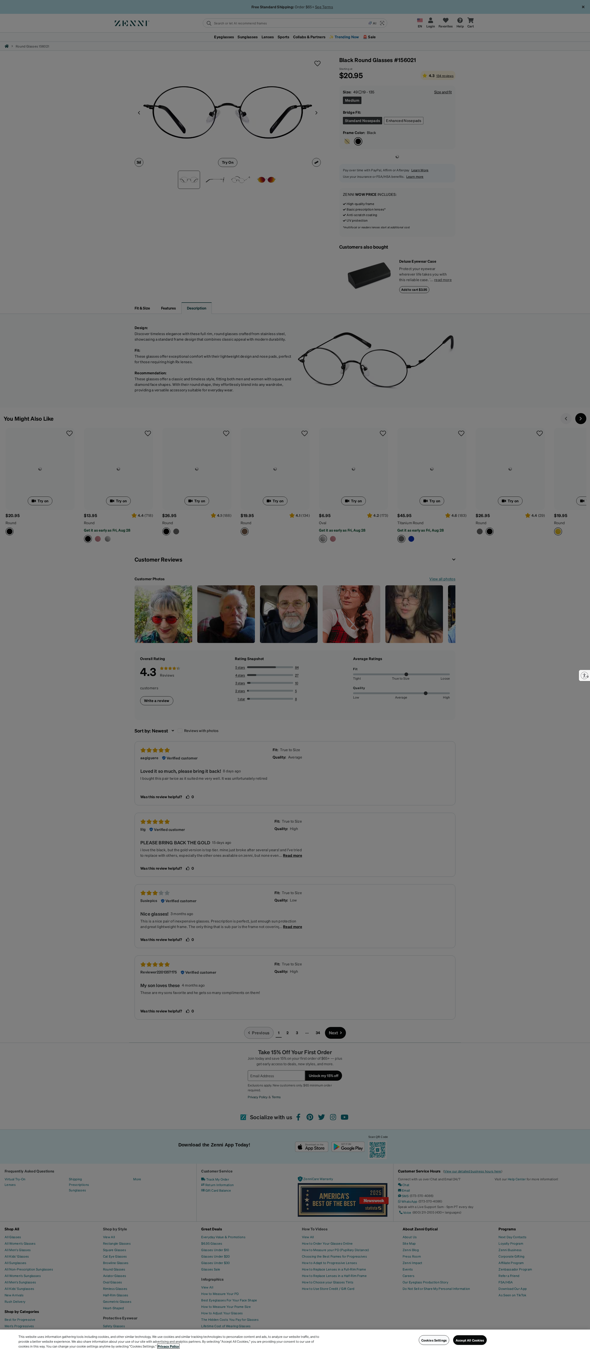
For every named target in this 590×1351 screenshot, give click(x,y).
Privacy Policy (168, 1346)
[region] (295, 1340)
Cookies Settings (434, 1340)
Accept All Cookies (470, 1340)
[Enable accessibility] (584, 675)
